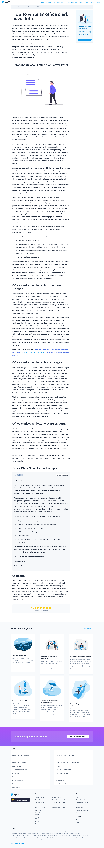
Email (77, 819)
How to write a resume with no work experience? (68, 762)
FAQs (77, 825)
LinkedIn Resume (60, 780)
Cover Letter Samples (38, 813)
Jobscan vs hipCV (48, 835)
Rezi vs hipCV (24, 837)
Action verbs (59, 766)
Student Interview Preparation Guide (65, 783)
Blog (87, 2)
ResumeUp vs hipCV (34, 837)
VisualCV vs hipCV (63, 833)
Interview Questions (17, 787)
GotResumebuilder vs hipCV (61, 835)
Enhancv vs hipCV (38, 835)
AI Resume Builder (39, 797)
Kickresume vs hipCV (16, 835)
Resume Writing (60, 776)
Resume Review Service (82, 799)
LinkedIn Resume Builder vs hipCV (49, 833)
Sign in (99, 2)
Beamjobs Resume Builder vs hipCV (35, 840)
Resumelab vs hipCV (74, 835)
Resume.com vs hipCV (49, 831)
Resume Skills (38, 810)
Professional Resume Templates (60, 805)
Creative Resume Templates (59, 799)
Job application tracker (39, 817)
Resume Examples (46, 2)
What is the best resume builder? (64, 769)
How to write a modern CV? (19, 759)
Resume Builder (39, 799)
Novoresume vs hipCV (36, 831)
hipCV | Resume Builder (17, 843)
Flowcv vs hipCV (85, 835)
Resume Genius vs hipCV (75, 831)
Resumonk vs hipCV (28, 835)
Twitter (77, 822)
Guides (81, 2)
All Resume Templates (57, 797)
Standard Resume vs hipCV (18, 840)
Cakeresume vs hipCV (75, 833)
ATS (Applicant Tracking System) (20, 769)
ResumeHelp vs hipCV (65, 837)
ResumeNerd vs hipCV (77, 837)
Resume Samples (58, 2)
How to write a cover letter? (19, 762)
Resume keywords (16, 766)
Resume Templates (71, 2)
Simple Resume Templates (58, 802)
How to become (16, 776)
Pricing (93, 2)
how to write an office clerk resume (47, 350)
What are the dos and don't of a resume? (66, 752)
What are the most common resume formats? (67, 755)
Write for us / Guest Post (82, 810)
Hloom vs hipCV (44, 837)
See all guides (88, 628)
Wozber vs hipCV (15, 837)
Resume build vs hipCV (61, 831)
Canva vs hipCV (15, 831)
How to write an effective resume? (20, 755)
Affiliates (78, 812)
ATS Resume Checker (17, 780)
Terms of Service (80, 805)
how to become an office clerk (34, 352)
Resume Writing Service (82, 802)
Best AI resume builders (62, 773)
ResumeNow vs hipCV (16, 833)
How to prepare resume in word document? (23, 783)
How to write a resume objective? (64, 759)
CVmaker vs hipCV (54, 837)
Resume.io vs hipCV (25, 831)
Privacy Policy (79, 807)
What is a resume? (17, 752)
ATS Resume (15, 773)
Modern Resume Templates (59, 807)
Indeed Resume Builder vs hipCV (31, 833)
